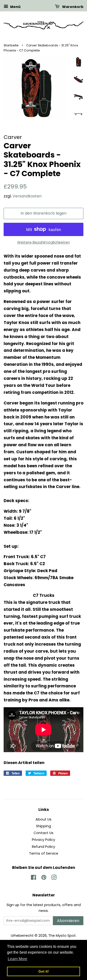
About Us (43, 819)
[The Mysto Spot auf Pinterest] (43, 878)
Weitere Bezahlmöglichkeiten (43, 242)
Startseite (11, 45)
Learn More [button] (17, 959)
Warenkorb (72, 6)
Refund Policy (43, 846)
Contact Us (43, 832)
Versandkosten (27, 196)
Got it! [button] (43, 971)
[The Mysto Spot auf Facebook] (33, 878)
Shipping (43, 826)
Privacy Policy (43, 839)
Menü (15, 6)
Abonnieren (68, 920)
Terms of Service (43, 853)
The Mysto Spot (62, 935)
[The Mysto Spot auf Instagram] (54, 878)
